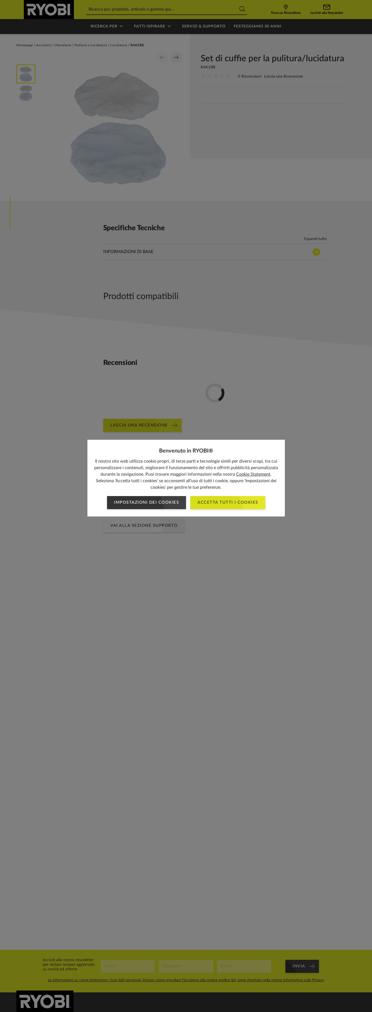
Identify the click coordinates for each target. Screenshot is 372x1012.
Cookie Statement (253, 474)
